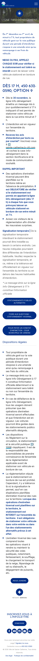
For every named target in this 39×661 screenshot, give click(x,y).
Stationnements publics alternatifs (19, 301)
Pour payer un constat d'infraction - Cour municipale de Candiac (19, 330)
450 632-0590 (26, 646)
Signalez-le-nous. (22, 643)
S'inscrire (19, 623)
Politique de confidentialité (23, 656)
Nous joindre (19, 581)
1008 (8, 447)
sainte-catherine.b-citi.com (20, 147)
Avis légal (9, 656)
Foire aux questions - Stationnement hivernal (19, 315)
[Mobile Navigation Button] (36, 4)
